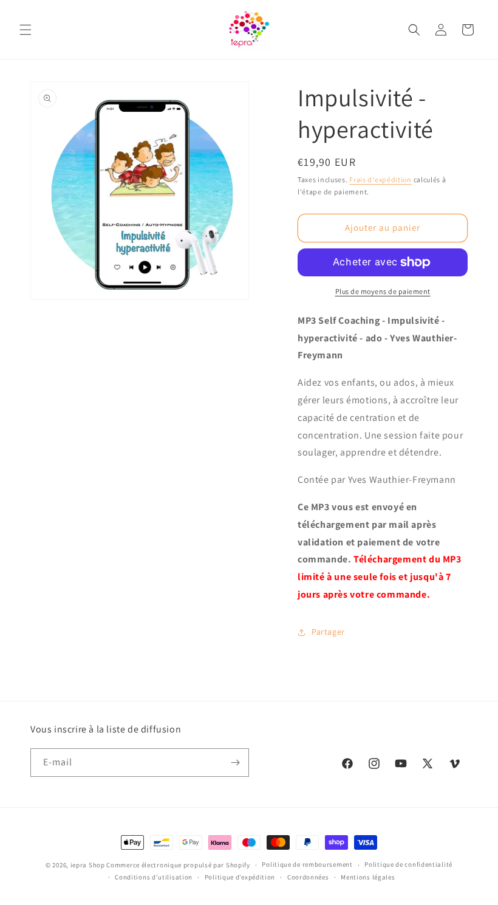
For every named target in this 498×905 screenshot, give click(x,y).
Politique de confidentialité (408, 864)
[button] (25, 29)
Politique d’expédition (240, 877)
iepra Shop (87, 865)
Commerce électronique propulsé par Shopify (178, 865)
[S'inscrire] (235, 762)
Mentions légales (368, 877)
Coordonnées (308, 877)
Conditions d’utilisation (154, 877)
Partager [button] (328, 631)
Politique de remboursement (307, 864)
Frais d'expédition (380, 179)
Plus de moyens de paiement (383, 291)
